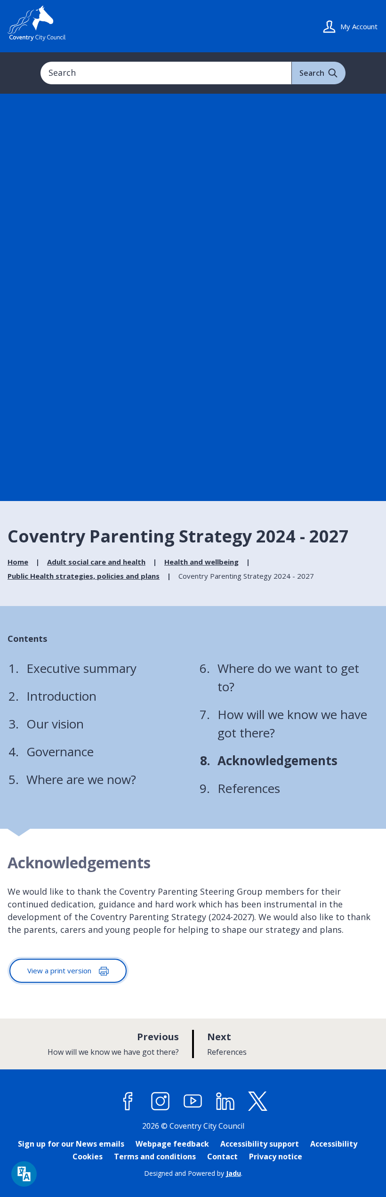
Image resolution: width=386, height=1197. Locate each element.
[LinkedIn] (225, 1101)
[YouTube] (193, 1101)
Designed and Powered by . (193, 1173)
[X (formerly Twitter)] (258, 1101)
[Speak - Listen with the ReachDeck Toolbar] (24, 1174)
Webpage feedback (172, 1144)
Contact (222, 1156)
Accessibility (333, 1144)
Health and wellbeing (201, 561)
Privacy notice (275, 1156)
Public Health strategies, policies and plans (84, 576)
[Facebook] (128, 1101)
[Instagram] (160, 1101)
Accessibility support (259, 1144)
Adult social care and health (96, 561)
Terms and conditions (155, 1156)
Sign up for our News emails (71, 1144)
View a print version (60, 970)
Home (18, 561)
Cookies (87, 1156)
